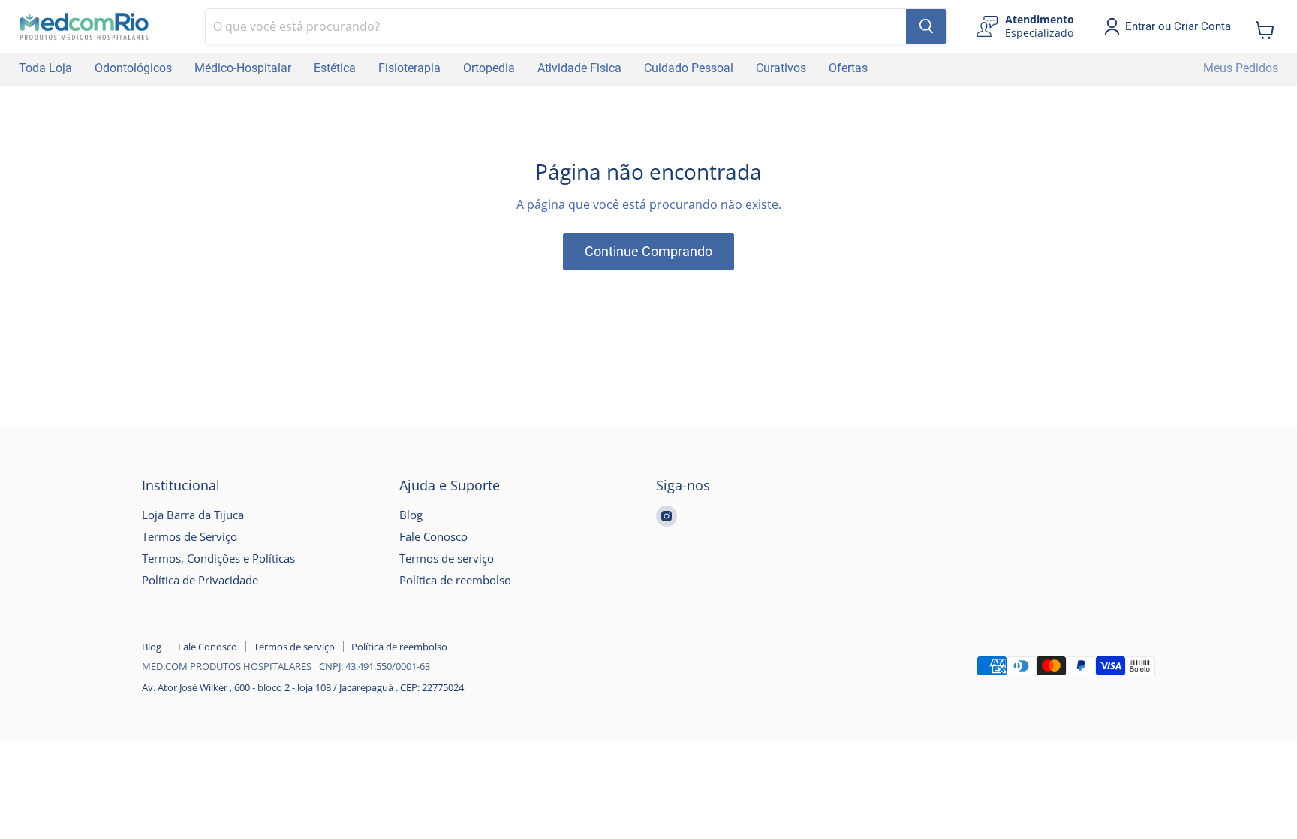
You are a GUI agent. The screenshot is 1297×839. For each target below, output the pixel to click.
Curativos (781, 68)
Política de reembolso (455, 579)
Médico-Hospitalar (242, 68)
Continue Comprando (648, 251)
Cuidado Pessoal (688, 68)
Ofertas (848, 68)
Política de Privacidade (200, 579)
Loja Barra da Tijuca (193, 514)
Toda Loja (45, 68)
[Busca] (926, 26)
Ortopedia (489, 68)
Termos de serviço (446, 558)
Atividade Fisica (579, 68)
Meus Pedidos (1240, 68)
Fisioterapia (409, 68)
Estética (335, 68)
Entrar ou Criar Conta (1178, 26)
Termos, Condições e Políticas (218, 558)
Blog (411, 514)
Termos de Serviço (189, 536)
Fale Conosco (433, 536)
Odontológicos (133, 68)
